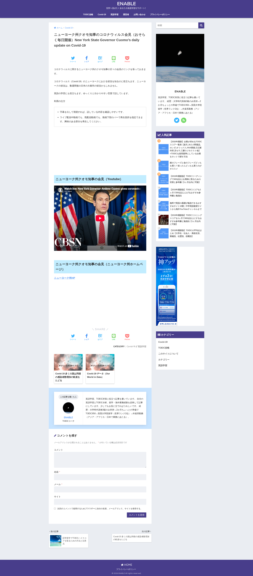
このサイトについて (168, 353)
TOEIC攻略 (88, 14)
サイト (57, 496)
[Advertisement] (100, 148)
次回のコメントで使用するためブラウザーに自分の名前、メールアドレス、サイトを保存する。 (99, 508)
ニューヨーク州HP (64, 278)
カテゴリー (163, 359)
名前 (57, 472)
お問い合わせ (139, 14)
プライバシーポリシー (160, 14)
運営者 (126, 14)
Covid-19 (102, 14)
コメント (58, 450)
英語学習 (114, 14)
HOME (127, 564)
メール (58, 484)
